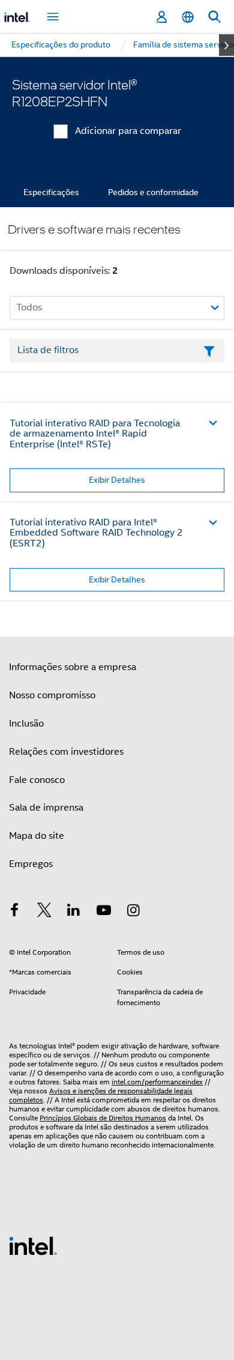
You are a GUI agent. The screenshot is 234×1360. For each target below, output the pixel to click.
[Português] (188, 17)
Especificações (51, 192)
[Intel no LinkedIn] (74, 912)
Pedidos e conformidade (153, 192)
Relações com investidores (66, 752)
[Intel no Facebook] (14, 912)
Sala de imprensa (46, 808)
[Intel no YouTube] (104, 912)
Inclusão (26, 724)
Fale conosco (37, 780)
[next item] (226, 45)
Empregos (31, 864)
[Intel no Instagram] (133, 912)
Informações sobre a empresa (72, 667)
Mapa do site (36, 836)
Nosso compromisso (52, 695)
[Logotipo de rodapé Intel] (33, 1245)
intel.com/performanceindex (157, 1081)
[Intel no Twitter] (44, 912)
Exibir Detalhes (117, 479)
